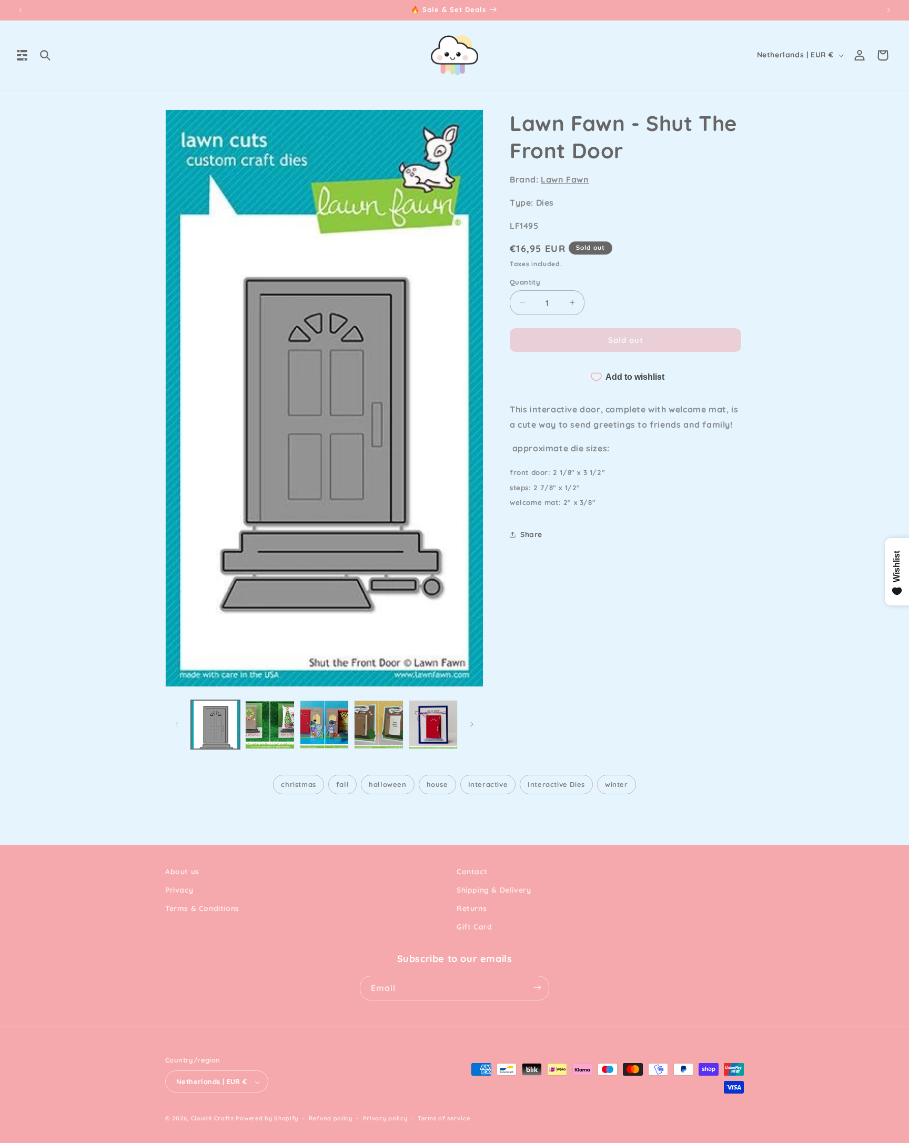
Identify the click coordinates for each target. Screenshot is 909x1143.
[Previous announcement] (20, 10)
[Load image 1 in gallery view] (215, 724)
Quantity (525, 281)
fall (342, 784)
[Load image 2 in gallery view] (269, 724)
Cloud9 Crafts (212, 1118)
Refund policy (330, 1118)
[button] (22, 55)
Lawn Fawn (565, 179)
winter (616, 784)
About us (182, 871)
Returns (472, 909)
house (437, 784)
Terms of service (444, 1118)
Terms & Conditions (202, 909)
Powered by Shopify (267, 1118)
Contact (472, 871)
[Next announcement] (888, 10)
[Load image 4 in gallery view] (378, 724)
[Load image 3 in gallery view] (324, 724)
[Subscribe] (537, 987)
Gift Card (474, 927)
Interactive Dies (556, 784)
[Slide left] (176, 724)
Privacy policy (385, 1118)
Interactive (488, 784)
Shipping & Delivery (494, 890)
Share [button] (531, 534)
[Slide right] (471, 724)
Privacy (179, 890)
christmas (298, 784)
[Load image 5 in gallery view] (433, 724)
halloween (387, 784)
